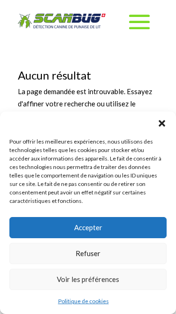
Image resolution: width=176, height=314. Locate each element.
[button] (162, 123)
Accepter (88, 227)
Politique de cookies (83, 301)
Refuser (88, 253)
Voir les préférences (88, 279)
